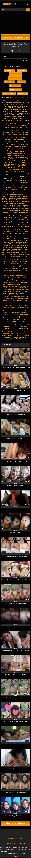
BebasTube (12, 102)
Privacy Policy (10, 843)
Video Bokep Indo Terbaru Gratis (15, 330)
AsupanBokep (24, 99)
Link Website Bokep (12, 228)
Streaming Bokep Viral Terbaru (19, 319)
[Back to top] (26, 853)
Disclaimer (11, 838)
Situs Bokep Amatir (20, 286)
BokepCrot (18, 109)
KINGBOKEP (24, 144)
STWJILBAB (15, 167)
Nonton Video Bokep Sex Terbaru (11, 280)
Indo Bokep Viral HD (7, 207)
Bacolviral (10, 100)
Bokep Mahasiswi (16, 74)
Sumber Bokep (24, 324)
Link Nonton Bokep (16, 224)
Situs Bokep (11, 286)
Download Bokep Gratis (22, 200)
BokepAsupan (24, 106)
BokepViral (5, 130)
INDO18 (23, 137)
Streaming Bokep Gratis (20, 309)
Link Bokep (9, 221)
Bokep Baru (13, 185)
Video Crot (13, 171)
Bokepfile (5, 111)
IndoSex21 (23, 139)
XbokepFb (18, 174)
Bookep (6, 132)
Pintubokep (16, 157)
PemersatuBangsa (19, 155)
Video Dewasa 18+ (20, 333)
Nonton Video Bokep (8, 272)
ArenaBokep (25, 97)
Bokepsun (14, 125)
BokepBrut (5, 109)
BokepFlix (11, 111)
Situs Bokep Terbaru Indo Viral (16, 289)
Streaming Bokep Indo (9, 310)
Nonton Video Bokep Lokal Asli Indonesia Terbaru (15, 279)
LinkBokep (5, 150)
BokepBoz (25, 108)
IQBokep (11, 143)
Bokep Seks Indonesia (22, 198)
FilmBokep (7, 137)
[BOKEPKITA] (13, 4)
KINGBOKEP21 (9, 146)
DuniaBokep (6, 136)
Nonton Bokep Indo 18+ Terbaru (15, 231)
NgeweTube (6, 152)
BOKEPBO (18, 108)
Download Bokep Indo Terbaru (11, 201)
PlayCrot (12, 159)
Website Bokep (11, 174)
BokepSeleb (18, 123)
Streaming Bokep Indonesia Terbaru (12, 317)
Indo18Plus (8, 139)
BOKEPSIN (8, 125)
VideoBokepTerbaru (7, 173)
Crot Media (6, 134)
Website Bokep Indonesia (21, 339)
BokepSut (5, 127)
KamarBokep (23, 143)
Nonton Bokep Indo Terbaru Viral (19, 236)
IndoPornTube (15, 139)
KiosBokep (16, 146)
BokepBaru (12, 108)
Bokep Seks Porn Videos (8, 200)
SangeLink (7, 164)
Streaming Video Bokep (9, 321)
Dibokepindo (13, 134)
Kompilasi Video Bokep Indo (18, 217)
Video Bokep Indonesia (22, 332)
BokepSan (11, 123)
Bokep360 (16, 106)
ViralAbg (16, 173)
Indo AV (18, 137)
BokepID (16, 113)
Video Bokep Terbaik (8, 333)
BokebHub (26, 102)
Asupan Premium (15, 99)
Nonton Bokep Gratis (23, 228)
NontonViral (8, 153)
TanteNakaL (22, 167)
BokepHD (17, 111)
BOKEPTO (18, 127)
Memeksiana (18, 150)
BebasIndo (5, 102)
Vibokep (8, 171)
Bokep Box (7, 104)
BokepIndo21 (7, 118)
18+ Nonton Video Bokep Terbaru (17, 180)
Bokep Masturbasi (16, 78)
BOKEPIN (5, 115)
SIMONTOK (8, 167)
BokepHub (5, 113)
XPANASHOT (15, 176)
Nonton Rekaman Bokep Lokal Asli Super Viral (15, 270)
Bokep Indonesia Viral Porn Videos (12, 196)
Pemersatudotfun (7, 157)
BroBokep (11, 132)
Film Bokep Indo (11, 205)
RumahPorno (23, 162)
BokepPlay (5, 123)
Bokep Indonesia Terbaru (10, 192)
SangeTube (14, 164)
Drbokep (25, 134)
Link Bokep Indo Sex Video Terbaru (15, 222)
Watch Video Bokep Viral (13, 335)
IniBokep (5, 143)
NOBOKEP (18, 152)
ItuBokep (17, 143)
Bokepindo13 (14, 116)
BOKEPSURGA (22, 125)
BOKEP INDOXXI (15, 104)
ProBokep (24, 159)
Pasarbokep (10, 155)
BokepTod (24, 127)
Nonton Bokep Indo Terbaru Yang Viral (13, 238)
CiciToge (25, 132)
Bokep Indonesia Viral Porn (21, 194)
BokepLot (26, 120)
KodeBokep (8, 148)
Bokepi (11, 113)
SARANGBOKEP (22, 164)
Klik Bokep (23, 146)
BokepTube (16, 129)
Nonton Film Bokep (15, 259)
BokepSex (25, 123)
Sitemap (22, 843)
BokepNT (25, 122)
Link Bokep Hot (17, 221)
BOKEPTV (23, 129)
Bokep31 (10, 106)
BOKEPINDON (23, 118)
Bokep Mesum (23, 93)
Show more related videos (15, 823)
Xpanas (9, 176)
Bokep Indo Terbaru (19, 187)
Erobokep (18, 136)
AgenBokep (11, 97)
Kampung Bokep (6, 144)
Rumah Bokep (15, 162)
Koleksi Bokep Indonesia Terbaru (11, 208)
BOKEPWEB (19, 130)
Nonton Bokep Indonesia (11, 244)
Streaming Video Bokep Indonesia (17, 323)
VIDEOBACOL (21, 171)
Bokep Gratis (20, 185)
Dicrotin (20, 134)
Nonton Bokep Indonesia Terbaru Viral (17, 251)
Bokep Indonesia (15, 85)
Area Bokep (18, 97)
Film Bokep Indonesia (22, 205)
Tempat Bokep (15, 169)
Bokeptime (12, 127)
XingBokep (25, 174)
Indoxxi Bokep (15, 141)
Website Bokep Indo (8, 339)
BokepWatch (12, 130)
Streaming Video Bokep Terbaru (10, 324)
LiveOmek (11, 150)
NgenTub (25, 150)
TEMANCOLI (7, 169)
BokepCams (12, 109)
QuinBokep (15, 160)
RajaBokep (22, 160)
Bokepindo (7, 116)
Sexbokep (13, 166)
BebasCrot (24, 100)
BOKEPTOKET (8, 129)
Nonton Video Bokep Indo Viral (15, 275)
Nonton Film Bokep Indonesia (18, 265)
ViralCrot (21, 173)
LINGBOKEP (22, 148)
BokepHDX (24, 111)
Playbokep (6, 159)
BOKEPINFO (5, 120)
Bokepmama (12, 122)
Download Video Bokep (19, 203)
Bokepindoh (15, 118)
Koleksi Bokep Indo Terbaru (21, 207)
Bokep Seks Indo (11, 198)
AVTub (5, 100)
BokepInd (25, 115)
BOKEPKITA (19, 120)
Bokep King (24, 104)
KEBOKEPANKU (16, 144)
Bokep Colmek (10, 70)
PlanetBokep (23, 157)
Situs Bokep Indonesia (15, 288)
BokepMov (19, 122)
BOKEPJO (12, 120)
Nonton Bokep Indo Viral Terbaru (18, 242)
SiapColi (19, 166)
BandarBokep (17, 100)
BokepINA (11, 115)
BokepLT (5, 122)
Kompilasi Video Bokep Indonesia (11, 219)
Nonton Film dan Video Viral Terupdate (16, 268)
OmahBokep (15, 153)
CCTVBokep (18, 132)
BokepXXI (26, 130)
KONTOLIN (15, 148)
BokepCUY (25, 109)
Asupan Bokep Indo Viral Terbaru (12, 182)
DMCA (21, 838)
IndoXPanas (7, 141)
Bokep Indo (22, 70)
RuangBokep (7, 162)
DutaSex (12, 136)
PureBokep (8, 160)
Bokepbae (5, 108)
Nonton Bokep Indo (9, 229)
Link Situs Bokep (15, 226)
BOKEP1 (5, 106)
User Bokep (23, 169)
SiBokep (24, 166)
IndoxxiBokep (23, 141)
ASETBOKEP (6, 99)
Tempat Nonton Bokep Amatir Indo (13, 326)
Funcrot (13, 137)
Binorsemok (19, 102)
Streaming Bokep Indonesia (18, 316)
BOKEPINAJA (18, 115)
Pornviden (18, 159)
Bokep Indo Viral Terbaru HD (20, 191)
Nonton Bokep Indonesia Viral (10, 252)
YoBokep (22, 176)
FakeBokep (25, 136)
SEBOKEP (7, 166)
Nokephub (24, 152)
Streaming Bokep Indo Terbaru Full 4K (18, 312)
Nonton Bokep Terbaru (12, 254)
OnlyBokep (22, 153)
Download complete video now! (16, 37)
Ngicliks (12, 152)
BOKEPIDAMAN (23, 113)
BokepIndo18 (22, 116)
